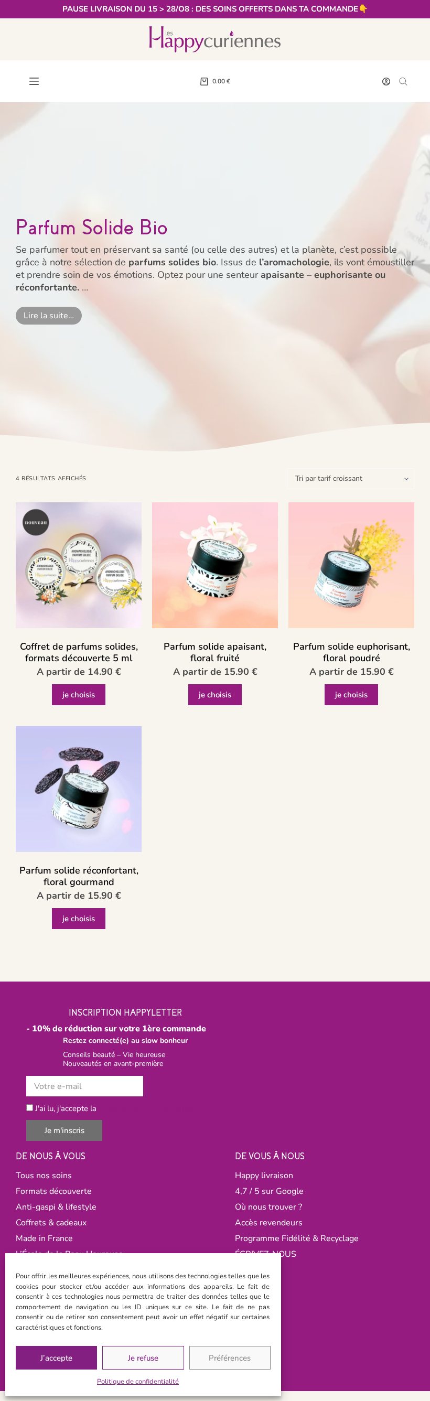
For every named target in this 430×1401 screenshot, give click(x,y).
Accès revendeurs (269, 1222)
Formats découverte (54, 1191)
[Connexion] (386, 81)
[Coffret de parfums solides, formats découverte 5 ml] (79, 565)
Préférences (230, 1358)
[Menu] (34, 81)
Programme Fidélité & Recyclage (297, 1238)
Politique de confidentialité (138, 1381)
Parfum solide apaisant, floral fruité (215, 652)
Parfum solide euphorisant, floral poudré (351, 652)
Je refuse (143, 1358)
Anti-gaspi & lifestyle (56, 1207)
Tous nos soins (44, 1175)
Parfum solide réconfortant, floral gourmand (78, 876)
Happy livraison (264, 1175)
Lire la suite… (49, 315)
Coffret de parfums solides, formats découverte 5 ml (79, 652)
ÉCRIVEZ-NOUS (265, 1254)
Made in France (44, 1238)
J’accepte (56, 1358)
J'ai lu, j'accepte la (113, 1108)
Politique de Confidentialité (145, 1108)
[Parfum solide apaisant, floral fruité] (215, 565)
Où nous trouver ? (268, 1207)
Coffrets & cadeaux (51, 1222)
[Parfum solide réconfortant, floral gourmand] (79, 789)
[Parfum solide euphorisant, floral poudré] (351, 565)
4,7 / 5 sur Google (269, 1191)
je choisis (78, 694)
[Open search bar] (403, 81)
